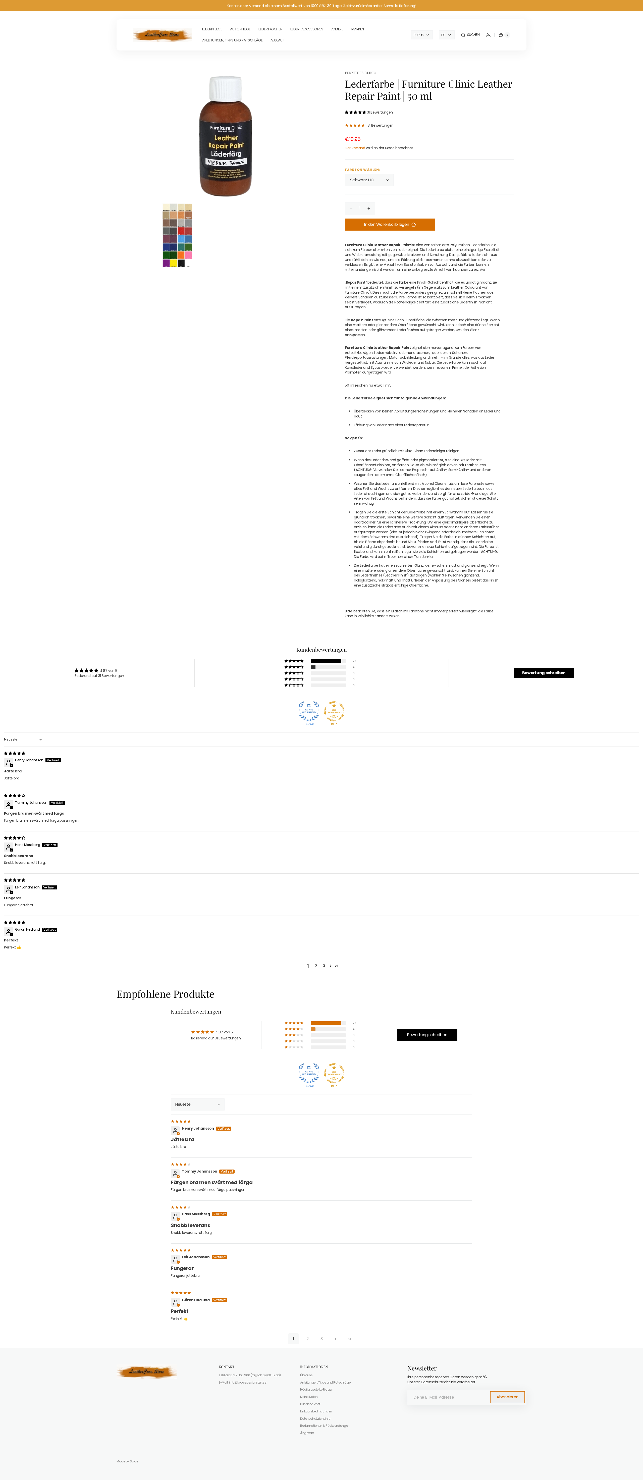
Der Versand (355, 147)
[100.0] (309, 711)
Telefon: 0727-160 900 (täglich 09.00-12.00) (250, 1375)
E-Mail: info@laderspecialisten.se (242, 1382)
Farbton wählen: (362, 170)
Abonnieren (507, 1397)
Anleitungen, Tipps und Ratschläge (325, 1382)
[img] (14, 753)
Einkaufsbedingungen (316, 1411)
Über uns (306, 1375)
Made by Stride (127, 1461)
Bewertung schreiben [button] (544, 673)
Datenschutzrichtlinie (315, 1418)
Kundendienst (310, 1404)
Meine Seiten (309, 1397)
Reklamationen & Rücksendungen (325, 1425)
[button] (470, 34)
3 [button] (324, 965)
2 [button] (316, 965)
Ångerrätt (307, 1433)
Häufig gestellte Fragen (316, 1389)
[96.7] (334, 711)
